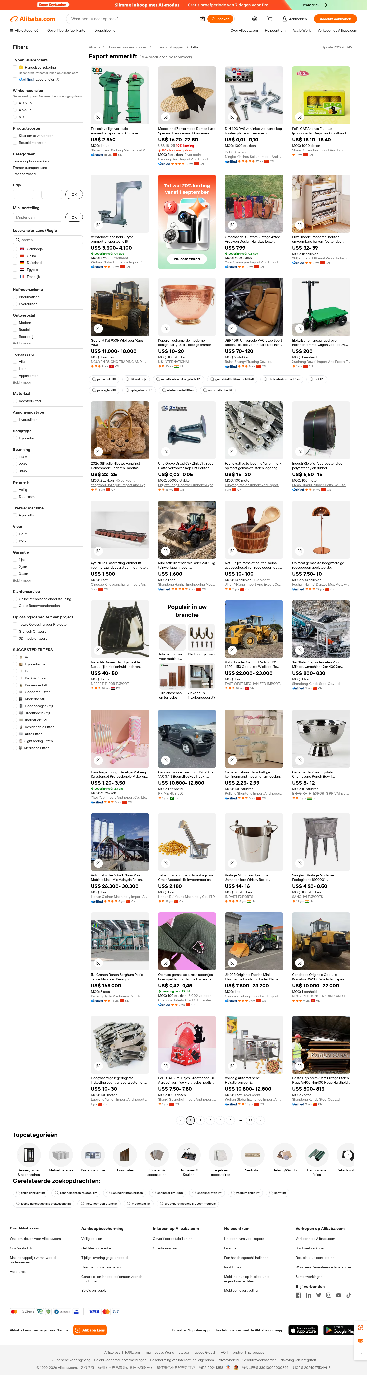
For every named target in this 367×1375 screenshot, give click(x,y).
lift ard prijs (139, 379)
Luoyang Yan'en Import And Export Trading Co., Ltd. (254, 485)
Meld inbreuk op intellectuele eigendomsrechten (246, 1279)
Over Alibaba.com (24, 1228)
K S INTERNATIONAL (174, 362)
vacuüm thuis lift (248, 1193)
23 (250, 1120)
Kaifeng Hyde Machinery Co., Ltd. (116, 996)
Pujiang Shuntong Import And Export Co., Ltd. (254, 793)
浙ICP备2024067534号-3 (311, 1368)
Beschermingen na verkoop (102, 1267)
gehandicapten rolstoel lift (78, 1193)
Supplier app (199, 1330)
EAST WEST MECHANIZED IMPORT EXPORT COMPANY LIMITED (254, 684)
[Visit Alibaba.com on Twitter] (319, 1295)
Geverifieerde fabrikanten (173, 1239)
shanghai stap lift (209, 1193)
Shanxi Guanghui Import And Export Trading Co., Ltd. (321, 150)
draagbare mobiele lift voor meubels (190, 1203)
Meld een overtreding (241, 1290)
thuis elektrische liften (284, 379)
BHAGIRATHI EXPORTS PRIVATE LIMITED (321, 793)
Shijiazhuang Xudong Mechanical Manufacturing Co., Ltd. (120, 150)
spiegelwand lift (142, 390)
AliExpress (112, 1352)
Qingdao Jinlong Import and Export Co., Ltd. (254, 996)
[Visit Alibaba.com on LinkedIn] (309, 1295)
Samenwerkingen (309, 1277)
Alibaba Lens (20, 1330)
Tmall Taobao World (159, 1352)
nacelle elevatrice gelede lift (181, 379)
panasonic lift (106, 379)
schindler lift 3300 (170, 1193)
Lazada (183, 1352)
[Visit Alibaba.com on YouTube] (339, 1295)
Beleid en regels (93, 1290)
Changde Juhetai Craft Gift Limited (185, 1000)
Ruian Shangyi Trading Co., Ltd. (248, 362)
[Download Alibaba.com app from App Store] (303, 1330)
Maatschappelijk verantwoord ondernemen (33, 1260)
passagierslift (106, 390)
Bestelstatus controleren (315, 1258)
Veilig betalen (91, 1239)
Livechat (231, 1248)
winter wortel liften (180, 390)
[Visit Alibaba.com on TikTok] (349, 1295)
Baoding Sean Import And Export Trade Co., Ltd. (187, 159)
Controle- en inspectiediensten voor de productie (112, 1279)
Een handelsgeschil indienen (246, 1258)
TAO (222, 1352)
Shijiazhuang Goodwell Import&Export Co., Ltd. (187, 485)
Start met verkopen (311, 1248)
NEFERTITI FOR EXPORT (110, 684)
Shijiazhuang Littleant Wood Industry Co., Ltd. (321, 258)
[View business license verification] (228, 1367)
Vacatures (18, 1272)
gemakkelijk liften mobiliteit (234, 379)
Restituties (232, 1267)
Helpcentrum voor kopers (244, 1239)
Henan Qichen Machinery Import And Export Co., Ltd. (120, 897)
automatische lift (220, 390)
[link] (360, 1327)
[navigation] (48, 584)
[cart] (271, 20)
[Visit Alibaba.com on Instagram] (329, 1295)
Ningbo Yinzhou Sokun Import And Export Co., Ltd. (254, 157)
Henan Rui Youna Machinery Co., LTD (186, 897)
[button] (202, 19)
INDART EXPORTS (239, 897)
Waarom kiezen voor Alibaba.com (35, 1239)
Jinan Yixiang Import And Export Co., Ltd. (254, 584)
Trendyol (236, 1352)
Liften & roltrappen (169, 47)
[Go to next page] (260, 1120)
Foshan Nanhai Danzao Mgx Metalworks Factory (321, 584)
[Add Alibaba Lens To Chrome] (90, 1330)
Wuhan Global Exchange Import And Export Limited (120, 262)
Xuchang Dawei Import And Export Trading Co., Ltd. (321, 362)
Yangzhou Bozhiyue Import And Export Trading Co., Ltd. (120, 485)
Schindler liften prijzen (127, 1193)
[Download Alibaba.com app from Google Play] (340, 1330)
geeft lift (280, 1193)
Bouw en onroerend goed (127, 47)
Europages (256, 1352)
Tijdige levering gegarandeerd (104, 1258)
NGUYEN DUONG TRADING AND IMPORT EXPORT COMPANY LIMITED (120, 362)
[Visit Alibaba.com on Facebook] (299, 1295)
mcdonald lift (141, 1203)
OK (74, 194)
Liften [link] (195, 47)
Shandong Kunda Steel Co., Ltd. (316, 684)
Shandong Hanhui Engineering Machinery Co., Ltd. (187, 584)
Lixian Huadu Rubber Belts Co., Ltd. (319, 485)
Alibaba (94, 47)
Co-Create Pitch (22, 1248)
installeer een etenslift (101, 1203)
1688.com (132, 1352)
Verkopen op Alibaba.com (315, 1239)
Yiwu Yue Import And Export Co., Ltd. (119, 797)
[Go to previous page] (180, 1120)
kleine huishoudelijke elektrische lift (46, 1203)
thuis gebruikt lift (33, 1193)
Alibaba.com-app (269, 1330)
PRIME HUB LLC (171, 793)
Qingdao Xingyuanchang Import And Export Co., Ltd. (120, 584)
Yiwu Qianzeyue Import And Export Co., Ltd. (254, 262)
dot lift (319, 379)
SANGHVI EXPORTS (307, 897)
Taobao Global (204, 1352)
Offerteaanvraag (165, 1248)
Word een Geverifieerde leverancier (323, 1267)
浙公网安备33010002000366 (265, 1368)
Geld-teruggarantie (96, 1248)
